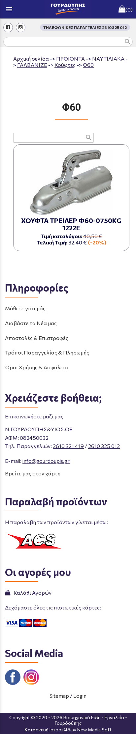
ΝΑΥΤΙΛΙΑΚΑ (108, 58)
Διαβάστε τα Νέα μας (31, 323)
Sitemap (59, 695)
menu (9, 9)
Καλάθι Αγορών (31, 592)
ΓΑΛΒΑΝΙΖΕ (32, 65)
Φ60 (88, 65)
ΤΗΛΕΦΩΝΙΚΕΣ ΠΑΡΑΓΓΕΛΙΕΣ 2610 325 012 (85, 27)
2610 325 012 (104, 446)
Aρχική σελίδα (31, 58)
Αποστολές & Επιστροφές (36, 338)
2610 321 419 (68, 446)
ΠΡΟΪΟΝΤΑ (70, 58)
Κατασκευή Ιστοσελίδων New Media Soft (68, 729)
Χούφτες (65, 65)
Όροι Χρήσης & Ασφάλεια (36, 367)
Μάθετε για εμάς (25, 308)
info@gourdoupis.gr (46, 461)
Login (79, 695)
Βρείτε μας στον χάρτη (32, 473)
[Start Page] (68, 9)
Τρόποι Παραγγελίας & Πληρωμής (47, 352)
